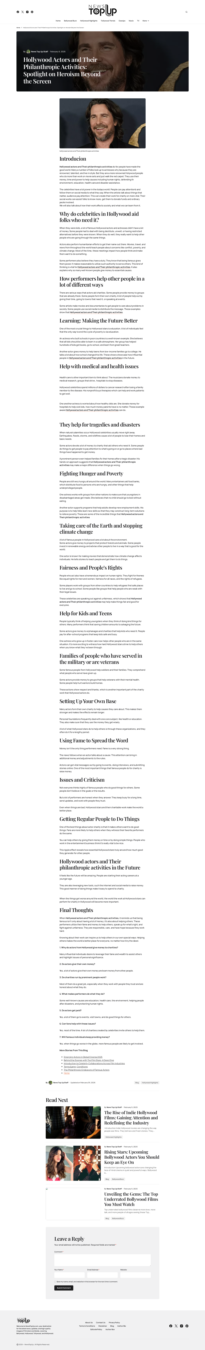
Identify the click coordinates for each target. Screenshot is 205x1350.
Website (123, 1270)
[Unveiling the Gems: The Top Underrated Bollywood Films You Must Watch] (73, 1204)
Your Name (59, 1270)
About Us (89, 1322)
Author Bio (121, 1326)
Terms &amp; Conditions (76, 1066)
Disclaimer (102, 1326)
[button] (186, 12)
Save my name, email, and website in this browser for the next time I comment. (87, 1281)
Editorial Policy (96, 1329)
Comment (58, 1252)
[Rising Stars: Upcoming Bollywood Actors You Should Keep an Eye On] (73, 1163)
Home (18, 28)
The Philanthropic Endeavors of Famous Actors (86, 1069)
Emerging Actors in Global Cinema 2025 (83, 1057)
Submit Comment (64, 1288)
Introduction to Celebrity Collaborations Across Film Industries (94, 1063)
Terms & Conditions (87, 1326)
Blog (137, 1083)
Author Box (110, 1329)
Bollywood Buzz (118, 1179)
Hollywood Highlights (150, 1083)
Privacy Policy (114, 1322)
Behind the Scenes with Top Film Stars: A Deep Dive (89, 1060)
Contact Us (100, 1322)
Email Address (93, 1270)
